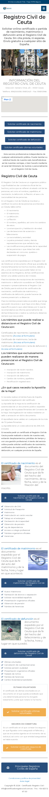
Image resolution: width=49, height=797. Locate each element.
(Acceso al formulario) (24, 336)
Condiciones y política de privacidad (24, 778)
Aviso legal (24, 781)
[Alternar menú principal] (44, 8)
